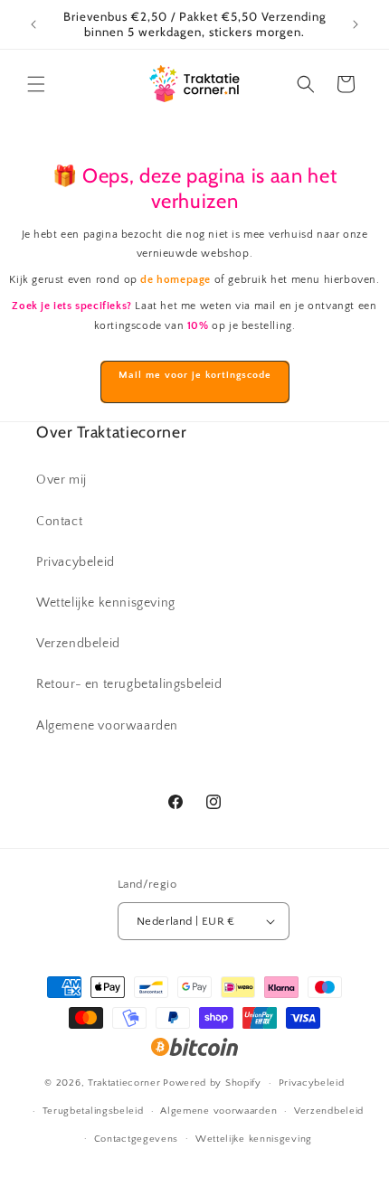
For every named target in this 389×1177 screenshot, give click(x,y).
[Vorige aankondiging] (33, 24)
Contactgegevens (136, 1139)
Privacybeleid (75, 562)
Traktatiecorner (124, 1083)
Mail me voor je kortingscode (195, 375)
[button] (36, 84)
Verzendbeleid (78, 643)
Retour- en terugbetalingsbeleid (129, 684)
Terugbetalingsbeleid (93, 1111)
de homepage (175, 280)
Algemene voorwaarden (107, 726)
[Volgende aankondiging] (355, 24)
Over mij (61, 480)
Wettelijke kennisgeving (106, 603)
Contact (59, 521)
